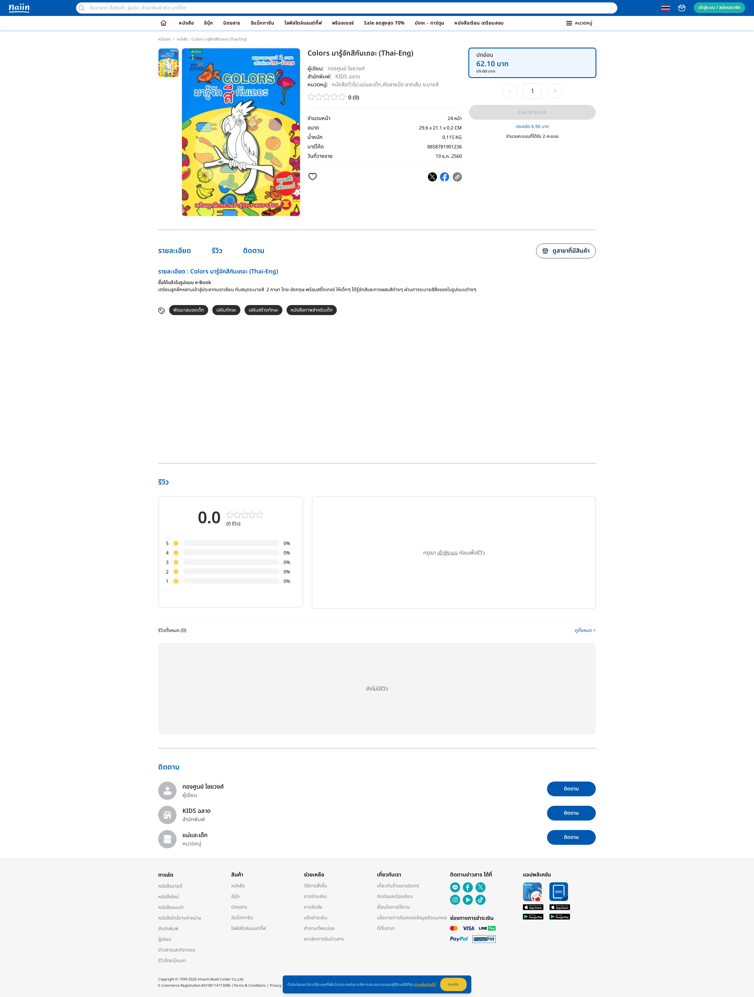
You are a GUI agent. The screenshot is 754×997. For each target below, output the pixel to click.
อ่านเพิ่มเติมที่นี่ (425, 984)
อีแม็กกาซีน (262, 23)
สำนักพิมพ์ (168, 928)
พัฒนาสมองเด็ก (188, 310)
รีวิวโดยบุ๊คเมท (172, 960)
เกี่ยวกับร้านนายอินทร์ (398, 885)
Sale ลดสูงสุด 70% (384, 23)
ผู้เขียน (164, 939)
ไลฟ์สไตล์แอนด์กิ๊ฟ (303, 23)
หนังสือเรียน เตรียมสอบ (479, 23)
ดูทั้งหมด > (585, 630)
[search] (81, 8)
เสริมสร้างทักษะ (263, 310)
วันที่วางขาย (320, 156)
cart (681, 7)
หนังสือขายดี (170, 886)
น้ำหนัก (315, 137)
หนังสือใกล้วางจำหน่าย (179, 918)
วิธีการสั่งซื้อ (315, 885)
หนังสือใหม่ (168, 896)
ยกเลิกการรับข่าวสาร (324, 939)
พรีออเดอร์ (343, 23)
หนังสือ (186, 23)
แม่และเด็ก (370, 84)
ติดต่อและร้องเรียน (395, 896)
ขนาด (313, 128)
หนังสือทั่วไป (345, 84)
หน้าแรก (164, 39)
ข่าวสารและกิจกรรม (176, 950)
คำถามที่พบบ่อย (319, 928)
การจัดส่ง (313, 907)
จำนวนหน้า (319, 118)
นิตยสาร (231, 23)
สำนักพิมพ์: (319, 77)
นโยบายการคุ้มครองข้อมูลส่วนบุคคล (412, 917)
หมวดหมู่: (318, 85)
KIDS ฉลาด (347, 76)
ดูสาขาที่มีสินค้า (571, 251)
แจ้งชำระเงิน (315, 917)
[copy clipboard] (457, 176)
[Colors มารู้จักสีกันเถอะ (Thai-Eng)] (432, 176)
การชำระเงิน (315, 896)
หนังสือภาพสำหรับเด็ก (312, 310)
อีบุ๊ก (208, 23)
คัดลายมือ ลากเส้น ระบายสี (411, 84)
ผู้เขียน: (316, 69)
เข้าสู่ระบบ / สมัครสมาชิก (719, 7)
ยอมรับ (453, 984)
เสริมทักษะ (226, 310)
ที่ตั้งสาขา (386, 928)
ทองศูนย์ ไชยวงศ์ (346, 69)
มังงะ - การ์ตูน (429, 23)
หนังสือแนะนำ (171, 907)
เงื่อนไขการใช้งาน (393, 907)
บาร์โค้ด (316, 147)
